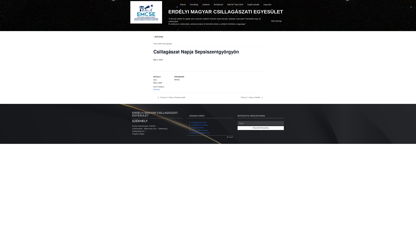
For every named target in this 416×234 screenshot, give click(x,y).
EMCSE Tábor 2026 (235, 5)
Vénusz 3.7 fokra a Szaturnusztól (172, 97)
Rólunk (183, 5)
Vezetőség (194, 5)
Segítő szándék (253, 5)
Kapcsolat (267, 5)
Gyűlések (206, 5)
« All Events (158, 36)
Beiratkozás (218, 5)
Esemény (156, 89)
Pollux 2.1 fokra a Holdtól (251, 97)
